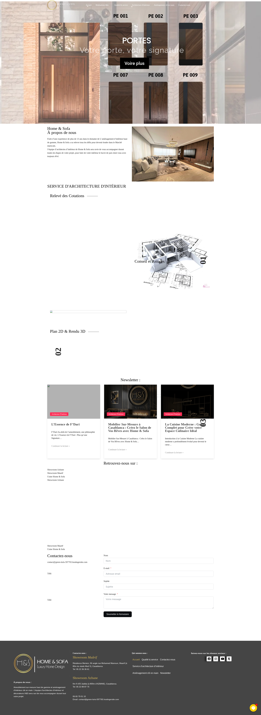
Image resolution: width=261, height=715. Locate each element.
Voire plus (135, 63)
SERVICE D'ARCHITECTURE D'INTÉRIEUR (86, 186)
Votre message (110, 594)
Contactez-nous (184, 5)
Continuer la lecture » (60, 446)
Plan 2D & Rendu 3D (68, 331)
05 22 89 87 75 (82, 687)
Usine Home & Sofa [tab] (56, 476)
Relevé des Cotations (67, 195)
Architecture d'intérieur (141, 5)
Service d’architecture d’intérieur (148, 666)
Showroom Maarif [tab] (55, 473)
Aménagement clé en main (164, 5)
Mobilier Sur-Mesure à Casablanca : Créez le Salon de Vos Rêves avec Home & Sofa (129, 428)
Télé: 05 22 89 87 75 (56, 588)
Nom (106, 555)
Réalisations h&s (102, 5)
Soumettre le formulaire (117, 614)
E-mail (106, 568)
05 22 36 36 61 (58, 600)
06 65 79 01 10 (58, 573)
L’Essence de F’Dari (65, 424)
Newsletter (165, 673)
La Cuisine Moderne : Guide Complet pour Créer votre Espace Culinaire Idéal (185, 428)
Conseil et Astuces (150, 261)
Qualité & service (121, 5)
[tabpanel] (130, 513)
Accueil (89, 5)
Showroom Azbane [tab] (55, 470)
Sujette (106, 581)
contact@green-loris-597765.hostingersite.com (99, 699)
